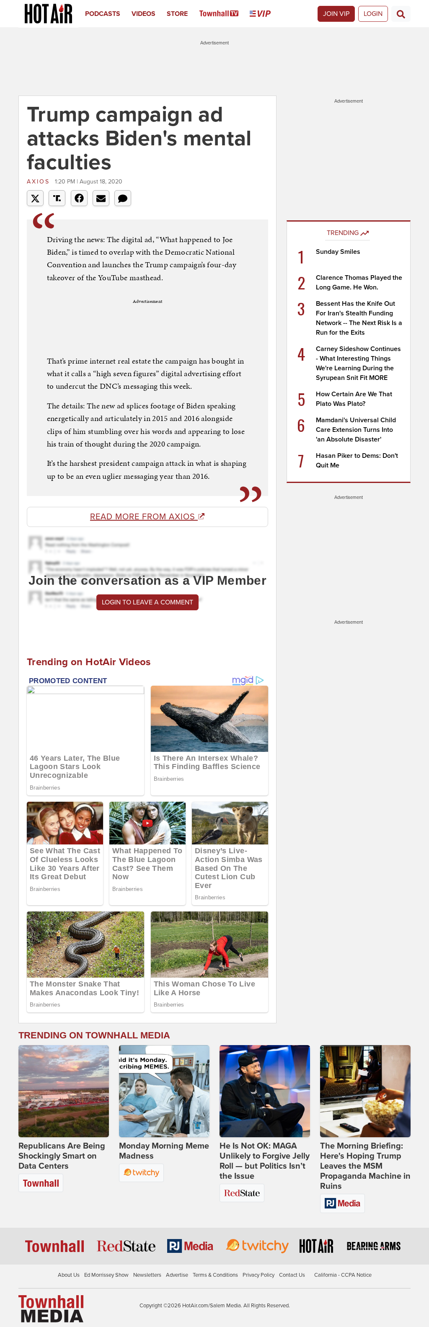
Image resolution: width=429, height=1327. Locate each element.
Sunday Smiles (338, 252)
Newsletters (147, 1275)
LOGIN (373, 14)
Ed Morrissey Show (106, 1275)
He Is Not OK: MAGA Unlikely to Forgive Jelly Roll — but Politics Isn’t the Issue (265, 1161)
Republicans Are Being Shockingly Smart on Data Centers (61, 1156)
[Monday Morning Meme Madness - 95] (164, 1091)
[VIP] (266, 14)
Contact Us (292, 1275)
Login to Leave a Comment (147, 602)
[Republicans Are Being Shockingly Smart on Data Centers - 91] (63, 1091)
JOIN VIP (336, 14)
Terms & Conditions (215, 1275)
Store (177, 14)
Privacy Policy (258, 1275)
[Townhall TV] (224, 14)
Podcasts (102, 14)
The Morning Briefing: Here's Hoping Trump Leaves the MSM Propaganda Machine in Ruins (365, 1166)
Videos (143, 14)
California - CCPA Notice (343, 1275)
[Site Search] (401, 14)
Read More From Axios (144, 517)
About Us (69, 1275)
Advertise (177, 1275)
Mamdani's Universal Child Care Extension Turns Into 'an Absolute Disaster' (356, 430)
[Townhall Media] (50, 1308)
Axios (40, 181)
